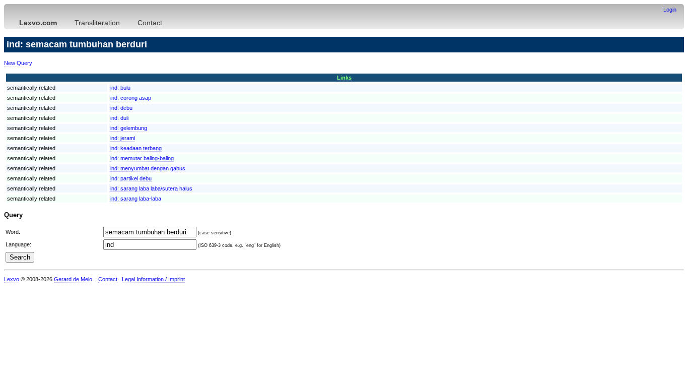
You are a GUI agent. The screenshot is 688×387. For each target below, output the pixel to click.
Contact (149, 23)
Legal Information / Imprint (153, 279)
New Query (18, 63)
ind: (120, 88)
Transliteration (97, 23)
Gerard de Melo (73, 279)
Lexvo (11, 279)
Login (669, 10)
